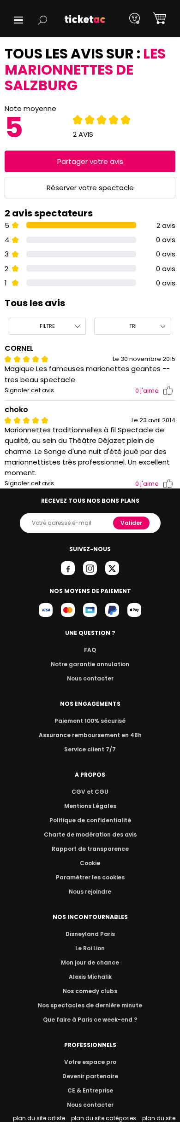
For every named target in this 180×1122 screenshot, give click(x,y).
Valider (131, 523)
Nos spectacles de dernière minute (90, 1005)
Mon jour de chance (90, 962)
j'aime (147, 390)
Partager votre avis (90, 161)
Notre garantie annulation (90, 664)
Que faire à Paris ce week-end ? (90, 1019)
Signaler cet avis (29, 390)
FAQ (90, 650)
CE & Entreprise (90, 1090)
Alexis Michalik (90, 977)
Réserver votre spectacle (90, 187)
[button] (18, 20)
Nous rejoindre (90, 891)
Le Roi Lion (90, 948)
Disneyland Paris (90, 934)
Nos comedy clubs (90, 991)
